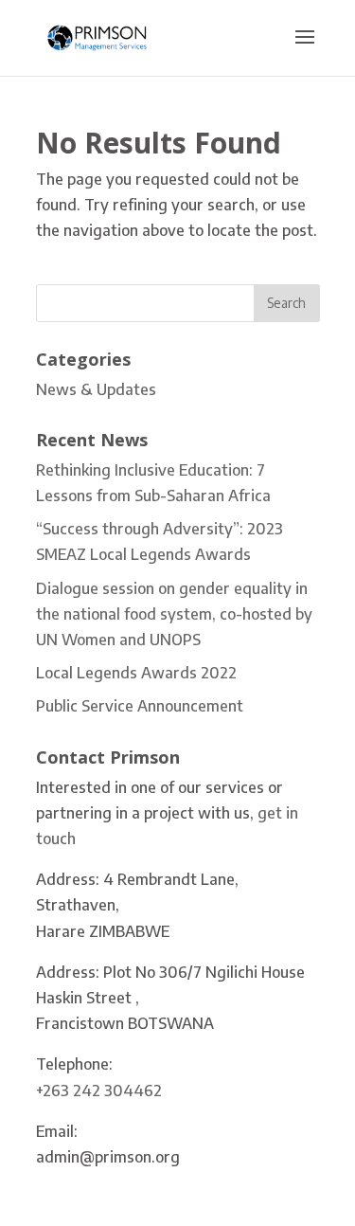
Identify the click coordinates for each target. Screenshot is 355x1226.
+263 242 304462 (99, 1090)
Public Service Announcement (139, 705)
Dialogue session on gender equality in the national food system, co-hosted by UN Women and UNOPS (174, 614)
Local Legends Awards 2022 (136, 672)
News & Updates (96, 389)
